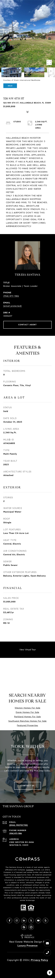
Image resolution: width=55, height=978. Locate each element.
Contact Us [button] (27, 786)
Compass (30, 870)
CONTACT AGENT (27, 325)
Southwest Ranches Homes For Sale (27, 721)
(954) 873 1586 (11, 296)
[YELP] (45, 920)
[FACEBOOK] (9, 920)
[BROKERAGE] (31, 927)
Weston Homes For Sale (27, 708)
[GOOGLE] (24, 927)
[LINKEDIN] (24, 920)
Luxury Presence (27, 945)
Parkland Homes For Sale (27, 716)
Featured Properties (27, 725)
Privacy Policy (39, 960)
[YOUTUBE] (38, 920)
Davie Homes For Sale (27, 712)
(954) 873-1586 (15, 833)
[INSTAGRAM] (16, 920)
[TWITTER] (31, 920)
